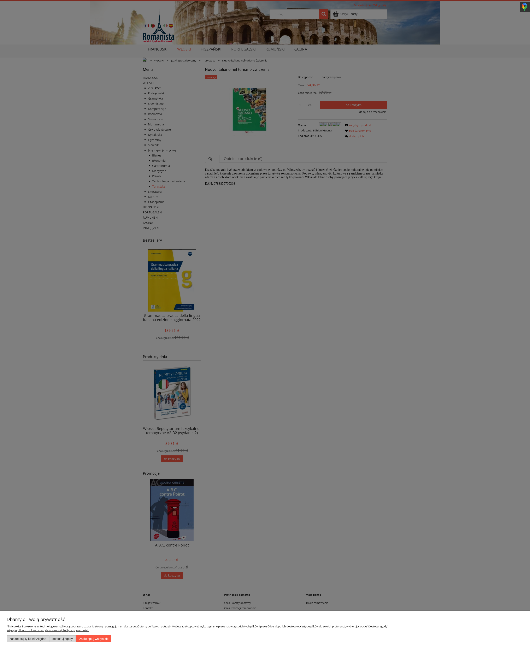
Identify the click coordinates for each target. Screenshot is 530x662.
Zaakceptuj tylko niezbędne (28, 638)
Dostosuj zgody (62, 638)
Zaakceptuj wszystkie (93, 638)
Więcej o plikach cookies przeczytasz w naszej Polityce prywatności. (48, 630)
